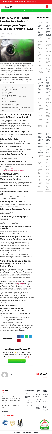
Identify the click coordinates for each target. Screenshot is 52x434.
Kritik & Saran (45, 407)
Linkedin (45, 404)
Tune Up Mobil (28, 400)
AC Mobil (3, 34)
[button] (47, 6)
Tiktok (44, 399)
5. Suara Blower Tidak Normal (10, 95)
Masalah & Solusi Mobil (29, 397)
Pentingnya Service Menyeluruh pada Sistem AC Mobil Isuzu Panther (15, 97)
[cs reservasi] (44, 424)
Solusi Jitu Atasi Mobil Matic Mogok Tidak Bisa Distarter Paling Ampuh (48, 85)
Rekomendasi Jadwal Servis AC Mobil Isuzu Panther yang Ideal (16, 107)
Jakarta (38, 394)
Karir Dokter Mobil (46, 410)
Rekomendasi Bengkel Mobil (28, 405)
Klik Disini (28, 2)
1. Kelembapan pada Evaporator (10, 89)
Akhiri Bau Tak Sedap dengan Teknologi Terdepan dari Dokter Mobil (16, 109)
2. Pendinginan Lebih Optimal (10, 101)
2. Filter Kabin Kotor (8, 90)
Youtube (45, 396)
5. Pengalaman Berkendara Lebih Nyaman (12, 105)
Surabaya (38, 401)
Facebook (45, 401)
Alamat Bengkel (38, 408)
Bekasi (37, 396)
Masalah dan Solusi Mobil (23, 34)
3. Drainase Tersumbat (8, 92)
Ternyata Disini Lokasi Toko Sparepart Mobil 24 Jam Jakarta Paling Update (41, 30)
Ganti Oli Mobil (29, 402)
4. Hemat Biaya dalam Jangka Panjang (11, 104)
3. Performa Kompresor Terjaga (10, 102)
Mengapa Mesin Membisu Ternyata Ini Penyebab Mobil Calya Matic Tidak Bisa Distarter (41, 86)
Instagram (45, 394)
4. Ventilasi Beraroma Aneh (9, 93)
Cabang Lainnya (38, 404)
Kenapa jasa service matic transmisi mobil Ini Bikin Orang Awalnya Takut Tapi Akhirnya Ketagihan (41, 143)
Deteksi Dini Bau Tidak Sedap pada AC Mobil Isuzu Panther (15, 87)
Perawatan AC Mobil (28, 393)
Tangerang (38, 399)
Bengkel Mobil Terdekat (11, 34)
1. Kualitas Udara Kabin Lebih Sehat (11, 100)
